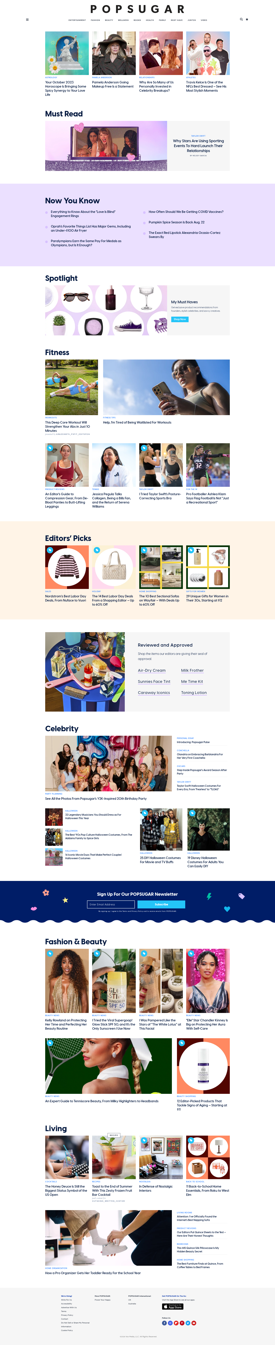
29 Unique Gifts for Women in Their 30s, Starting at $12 (207, 598)
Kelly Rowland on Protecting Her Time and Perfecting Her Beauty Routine (66, 1024)
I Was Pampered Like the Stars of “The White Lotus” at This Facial (160, 1024)
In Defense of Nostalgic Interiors (156, 1188)
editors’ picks (68, 538)
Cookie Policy (67, 1330)
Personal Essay (185, 738)
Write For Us (66, 1300)
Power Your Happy (102, 1300)
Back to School (195, 1182)
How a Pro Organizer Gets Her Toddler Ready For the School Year (93, 1273)
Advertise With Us (69, 1307)
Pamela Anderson (102, 77)
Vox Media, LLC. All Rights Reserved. (141, 1336)
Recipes (96, 1182)
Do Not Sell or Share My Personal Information (75, 1325)
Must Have (177, 20)
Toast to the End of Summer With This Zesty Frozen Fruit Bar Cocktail (112, 1191)
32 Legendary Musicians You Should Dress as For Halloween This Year (93, 816)
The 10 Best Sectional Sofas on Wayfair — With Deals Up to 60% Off (159, 600)
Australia (132, 1304)
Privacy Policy (137, 911)
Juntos (192, 20)
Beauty (109, 20)
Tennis (95, 489)
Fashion (95, 20)
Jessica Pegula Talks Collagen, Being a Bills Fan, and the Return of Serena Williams (111, 500)
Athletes (191, 77)
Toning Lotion (194, 692)
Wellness (123, 20)
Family (162, 20)
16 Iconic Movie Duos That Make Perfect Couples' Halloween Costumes (93, 856)
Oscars (181, 766)
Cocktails (51, 1182)
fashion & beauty (76, 941)
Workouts (51, 418)
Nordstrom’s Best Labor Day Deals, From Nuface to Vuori (65, 598)
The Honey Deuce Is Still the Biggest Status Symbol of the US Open (66, 1191)
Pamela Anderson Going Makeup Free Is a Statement (113, 84)
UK (129, 1300)
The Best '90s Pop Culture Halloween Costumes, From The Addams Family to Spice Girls (98, 836)
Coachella (183, 750)
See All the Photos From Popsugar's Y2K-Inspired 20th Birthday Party (96, 799)
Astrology (51, 77)
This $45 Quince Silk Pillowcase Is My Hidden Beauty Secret (198, 1250)
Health (150, 20)
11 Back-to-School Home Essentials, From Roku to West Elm (207, 1191)
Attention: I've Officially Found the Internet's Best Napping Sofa (197, 1218)
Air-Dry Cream (152, 670)
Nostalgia (145, 1182)
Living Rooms (184, 1213)
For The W (191, 489)
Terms (125, 911)
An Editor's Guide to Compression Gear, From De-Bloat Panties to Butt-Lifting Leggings (66, 500)
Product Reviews (54, 489)
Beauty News (52, 1015)
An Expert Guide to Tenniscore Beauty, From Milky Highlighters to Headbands (102, 1101)
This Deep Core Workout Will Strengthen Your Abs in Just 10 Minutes (67, 427)
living (56, 1128)
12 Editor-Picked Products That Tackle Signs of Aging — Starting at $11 (202, 1105)
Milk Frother (192, 670)
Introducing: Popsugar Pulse (193, 742)
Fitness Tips (109, 418)
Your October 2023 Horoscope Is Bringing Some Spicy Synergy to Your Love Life (65, 88)
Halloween (71, 811)
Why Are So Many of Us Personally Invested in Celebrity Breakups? (156, 86)
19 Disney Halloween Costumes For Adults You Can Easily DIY (205, 862)
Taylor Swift (146, 489)
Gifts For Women (195, 591)
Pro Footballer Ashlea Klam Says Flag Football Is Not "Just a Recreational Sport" (207, 498)
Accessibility (66, 1304)
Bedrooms (182, 1244)
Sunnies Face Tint (154, 681)
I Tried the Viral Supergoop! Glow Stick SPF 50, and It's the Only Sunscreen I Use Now (113, 1024)
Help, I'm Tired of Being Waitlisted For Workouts (137, 422)
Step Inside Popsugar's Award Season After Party (202, 772)
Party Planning (53, 794)
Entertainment (77, 20)
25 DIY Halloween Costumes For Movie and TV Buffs (160, 860)
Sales (48, 591)
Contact (64, 1319)
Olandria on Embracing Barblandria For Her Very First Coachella (200, 756)
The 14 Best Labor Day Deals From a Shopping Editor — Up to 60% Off (113, 600)
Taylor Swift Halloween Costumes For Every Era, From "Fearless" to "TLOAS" (199, 787)
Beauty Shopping (186, 1096)
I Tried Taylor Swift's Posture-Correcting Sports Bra (160, 496)
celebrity (62, 728)
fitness (57, 352)
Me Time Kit (192, 681)
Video (204, 20)
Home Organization (56, 1268)
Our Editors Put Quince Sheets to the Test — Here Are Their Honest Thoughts (201, 1234)
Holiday (96, 591)
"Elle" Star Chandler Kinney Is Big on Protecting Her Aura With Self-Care (207, 1024)
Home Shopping (147, 591)
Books (137, 20)
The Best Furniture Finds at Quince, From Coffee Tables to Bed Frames (200, 1265)
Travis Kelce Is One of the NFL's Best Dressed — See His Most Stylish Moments (206, 86)
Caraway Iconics (154, 692)
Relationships (147, 77)
